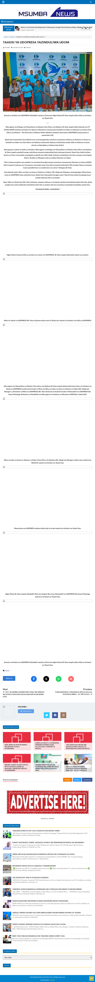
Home (6, 37)
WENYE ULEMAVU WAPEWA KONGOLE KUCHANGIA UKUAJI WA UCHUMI (39, 924)
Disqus (77, 780)
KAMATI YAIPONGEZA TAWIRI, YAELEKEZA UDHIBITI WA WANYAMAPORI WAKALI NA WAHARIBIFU (48, 842)
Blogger (67, 780)
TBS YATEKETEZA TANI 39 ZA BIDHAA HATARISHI (30, 877)
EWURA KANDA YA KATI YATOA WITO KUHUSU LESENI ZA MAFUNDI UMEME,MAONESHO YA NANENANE (16, 767)
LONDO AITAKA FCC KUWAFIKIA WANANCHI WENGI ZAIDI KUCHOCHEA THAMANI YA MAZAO (47, 745)
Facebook (87, 780)
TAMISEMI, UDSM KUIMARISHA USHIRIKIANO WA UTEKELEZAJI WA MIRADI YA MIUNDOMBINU (47, 889)
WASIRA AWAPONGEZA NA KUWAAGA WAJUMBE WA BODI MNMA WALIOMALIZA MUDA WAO (47, 767)
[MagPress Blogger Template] (47, 11)
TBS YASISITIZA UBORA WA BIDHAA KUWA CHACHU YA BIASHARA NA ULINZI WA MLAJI (77, 746)
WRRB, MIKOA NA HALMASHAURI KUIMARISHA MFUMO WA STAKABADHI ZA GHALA (43, 854)
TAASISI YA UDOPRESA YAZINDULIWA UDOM (36, 42)
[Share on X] (46, 679)
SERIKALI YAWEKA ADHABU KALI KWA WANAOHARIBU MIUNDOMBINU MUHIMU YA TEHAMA (46, 913)
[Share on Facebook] (34, 679)
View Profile (27, 711)
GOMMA (52, 980)
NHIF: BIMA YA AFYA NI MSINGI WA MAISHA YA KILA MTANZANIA (16, 746)
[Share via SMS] (71, 679)
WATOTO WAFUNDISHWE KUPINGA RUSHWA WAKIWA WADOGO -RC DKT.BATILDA (76, 768)
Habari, (28, 47)
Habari (12, 37)
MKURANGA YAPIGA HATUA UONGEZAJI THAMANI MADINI (34, 866)
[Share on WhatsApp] (59, 679)
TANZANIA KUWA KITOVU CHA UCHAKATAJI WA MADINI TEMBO (36, 831)
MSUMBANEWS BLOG (37, 977)
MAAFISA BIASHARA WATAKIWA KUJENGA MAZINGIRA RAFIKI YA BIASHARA (40, 901)
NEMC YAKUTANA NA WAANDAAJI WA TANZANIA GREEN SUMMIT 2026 (38, 936)
